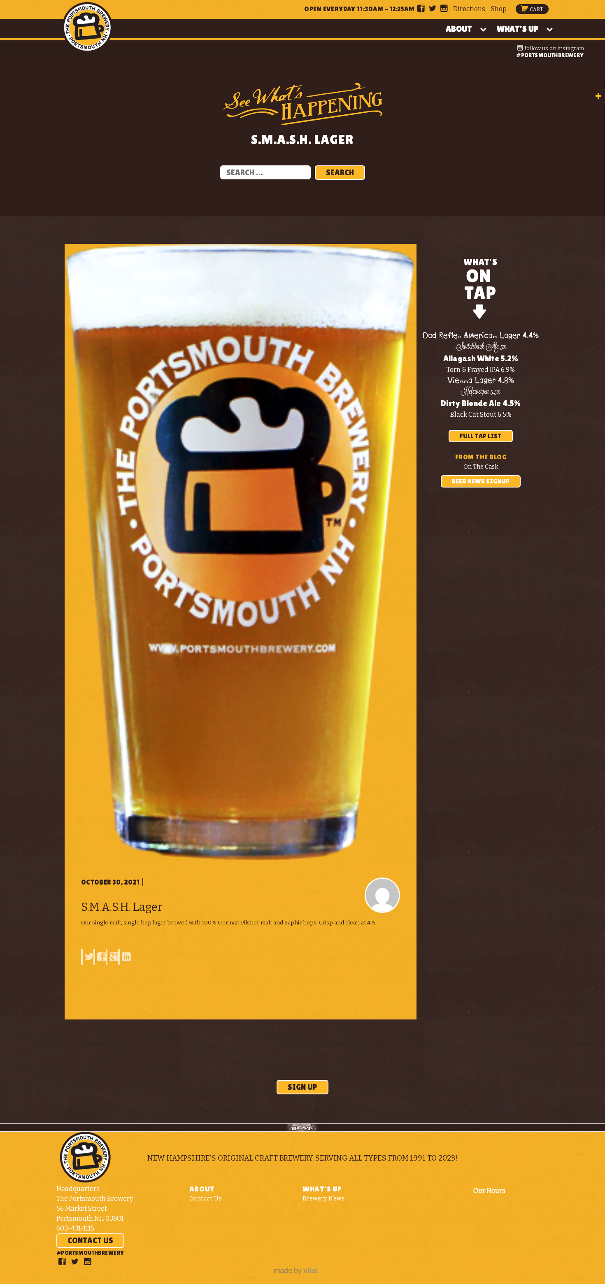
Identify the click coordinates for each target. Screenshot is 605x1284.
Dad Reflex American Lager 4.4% (481, 336)
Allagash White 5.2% (480, 358)
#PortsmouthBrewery (550, 55)
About (459, 28)
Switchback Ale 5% (481, 347)
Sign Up (302, 1086)
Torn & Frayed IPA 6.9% (481, 370)
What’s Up (517, 28)
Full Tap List (481, 435)
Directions (469, 9)
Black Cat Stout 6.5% (481, 414)
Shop (499, 9)
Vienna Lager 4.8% (480, 380)
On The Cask (480, 466)
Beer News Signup (481, 481)
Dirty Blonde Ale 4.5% (481, 403)
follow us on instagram (553, 48)
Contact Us (90, 1240)
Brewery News (323, 1198)
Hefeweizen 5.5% (480, 392)
